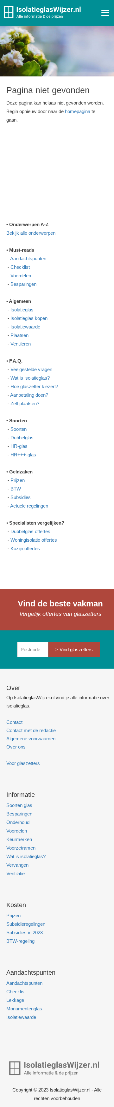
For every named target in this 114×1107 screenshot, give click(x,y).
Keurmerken (19, 839)
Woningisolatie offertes (33, 540)
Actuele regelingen (29, 505)
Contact (14, 722)
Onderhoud (17, 822)
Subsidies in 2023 (24, 932)
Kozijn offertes (25, 548)
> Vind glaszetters (74, 649)
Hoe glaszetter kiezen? (34, 386)
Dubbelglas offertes (30, 531)
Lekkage (15, 1000)
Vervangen (17, 865)
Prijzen (17, 480)
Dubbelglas (22, 437)
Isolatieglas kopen (29, 318)
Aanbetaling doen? (29, 395)
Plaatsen (19, 335)
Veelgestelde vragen (31, 369)
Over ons (16, 746)
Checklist (20, 267)
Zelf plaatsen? (24, 403)
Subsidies (20, 497)
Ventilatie (15, 873)
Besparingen (23, 284)
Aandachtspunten (28, 258)
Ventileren (20, 343)
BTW (15, 488)
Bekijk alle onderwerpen (30, 233)
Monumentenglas (24, 1008)
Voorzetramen (20, 848)
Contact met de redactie (31, 730)
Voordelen (20, 275)
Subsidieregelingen (25, 924)
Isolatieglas (22, 309)
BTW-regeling (20, 941)
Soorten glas (19, 805)
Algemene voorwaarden (30, 738)
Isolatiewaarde (25, 326)
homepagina (77, 111)
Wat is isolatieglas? (30, 378)
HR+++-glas (23, 454)
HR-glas (19, 446)
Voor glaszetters (23, 763)
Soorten (18, 429)
